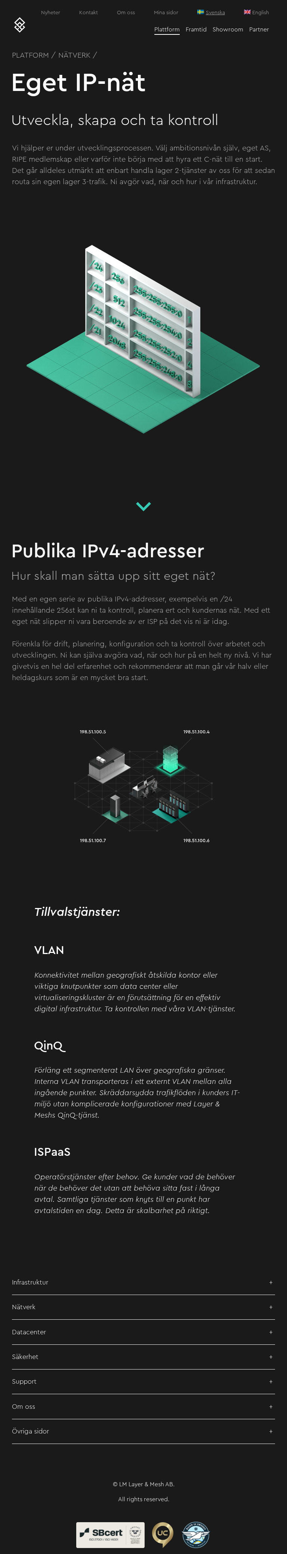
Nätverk (24, 1307)
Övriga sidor (30, 1431)
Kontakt (88, 12)
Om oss (126, 12)
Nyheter (50, 12)
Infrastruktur (30, 1282)
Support (24, 1381)
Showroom (228, 30)
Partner (259, 30)
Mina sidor (166, 12)
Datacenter (29, 1332)
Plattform (167, 30)
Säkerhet (25, 1356)
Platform (30, 55)
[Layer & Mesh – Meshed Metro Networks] (20, 25)
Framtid (196, 30)
